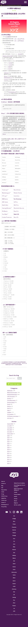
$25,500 (10, 102)
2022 (8, 443)
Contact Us (3, 483)
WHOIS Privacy (4, 496)
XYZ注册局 (7, 36)
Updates (9, 412)
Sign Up (15, 500)
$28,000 (20, 54)
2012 (8, 463)
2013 (8, 461)
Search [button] (19, 378)
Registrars (16, 502)
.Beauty (22, 40)
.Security (19, 38)
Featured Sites (4, 489)
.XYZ (15, 38)
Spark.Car (6, 72)
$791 (9, 68)
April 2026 (9, 431)
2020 (8, 447)
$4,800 (10, 62)
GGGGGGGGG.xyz (8, 77)
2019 (8, 449)
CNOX (22, 138)
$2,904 (10, 64)
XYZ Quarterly (10, 414)
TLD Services (3, 500)
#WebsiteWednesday (12, 394)
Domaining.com (4, 504)
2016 (8, 455)
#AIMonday (10, 390)
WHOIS (15, 496)
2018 (8, 451)
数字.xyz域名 (17, 138)
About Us (3, 481)
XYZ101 (2, 491)
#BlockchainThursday (12, 392)
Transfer (15, 492)
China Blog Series (11, 400)
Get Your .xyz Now (17, 505)
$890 (9, 66)
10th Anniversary (11, 396)
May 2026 (9, 429)
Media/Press (3, 498)
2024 (8, 439)
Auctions (9, 398)
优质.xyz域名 (11, 138)
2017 (8, 453)
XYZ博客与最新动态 (14, 8)
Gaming (9, 406)
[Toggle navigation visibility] (25, 2)
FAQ (2, 487)
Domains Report (11, 402)
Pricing (2, 494)
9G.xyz (5, 76)
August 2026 (10, 423)
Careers (2, 502)
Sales (8, 410)
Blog (2, 485)
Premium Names (17, 494)
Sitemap (15, 498)
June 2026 (9, 427)
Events (8, 404)
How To (9, 408)
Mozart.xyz (5, 56)
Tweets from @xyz (14, 384)
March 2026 (10, 433)
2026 (8, 435)
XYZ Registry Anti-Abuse (12, 416)
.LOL (23, 38)
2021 (8, 445)
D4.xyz (4, 134)
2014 (8, 459)
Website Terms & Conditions (19, 483)
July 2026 (9, 425)
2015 (8, 457)
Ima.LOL (6, 79)
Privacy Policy (4, 506)
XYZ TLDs (9, 418)
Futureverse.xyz (12, 92)
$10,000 (10, 56)
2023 (8, 441)
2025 (8, 437)
